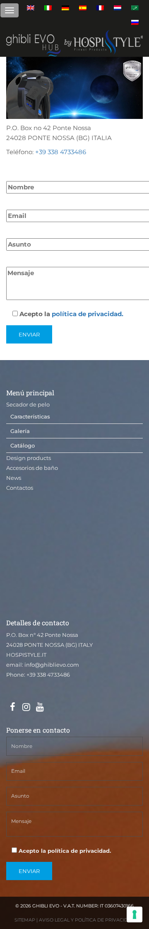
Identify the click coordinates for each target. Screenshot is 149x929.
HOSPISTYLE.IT (26, 654)
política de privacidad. (87, 314)
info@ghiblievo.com (51, 664)
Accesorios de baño (32, 467)
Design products (28, 458)
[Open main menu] (9, 10)
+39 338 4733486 (60, 152)
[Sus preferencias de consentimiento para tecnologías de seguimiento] (134, 914)
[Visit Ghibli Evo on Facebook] (12, 707)
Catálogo (22, 445)
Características (30, 416)
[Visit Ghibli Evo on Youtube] (40, 707)
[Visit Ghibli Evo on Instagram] (26, 707)
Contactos (19, 487)
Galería (20, 431)
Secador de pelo (28, 404)
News (13, 477)
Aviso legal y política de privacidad (87, 920)
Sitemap (24, 920)
